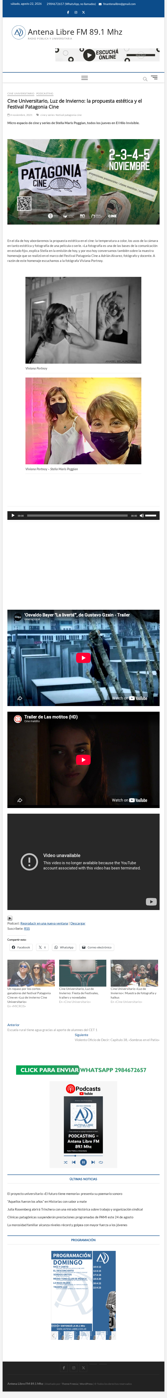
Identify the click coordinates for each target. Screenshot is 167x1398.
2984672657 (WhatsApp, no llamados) (71, 4)
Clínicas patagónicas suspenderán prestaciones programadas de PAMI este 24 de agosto (70, 1217)
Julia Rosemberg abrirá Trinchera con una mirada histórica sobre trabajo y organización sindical (75, 1209)
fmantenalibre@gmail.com (119, 4)
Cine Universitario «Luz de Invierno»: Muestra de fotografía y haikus (133, 993)
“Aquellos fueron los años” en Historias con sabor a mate (47, 1201)
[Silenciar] (142, 515)
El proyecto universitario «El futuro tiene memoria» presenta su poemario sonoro (64, 1194)
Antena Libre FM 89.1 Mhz (75, 32)
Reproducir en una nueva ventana (44, 923)
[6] (87, 1335)
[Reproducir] (13, 515)
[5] (72, 1335)
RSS (27, 928)
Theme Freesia (70, 1383)
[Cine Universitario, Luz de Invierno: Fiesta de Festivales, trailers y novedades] (83, 973)
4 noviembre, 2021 (21, 115)
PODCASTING (44, 93)
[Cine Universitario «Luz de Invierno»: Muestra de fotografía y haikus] (134, 973)
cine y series (47, 115)
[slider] (151, 515)
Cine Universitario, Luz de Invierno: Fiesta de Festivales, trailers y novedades (79, 993)
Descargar (77, 923)
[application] (83, 515)
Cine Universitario (21, 93)
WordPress (86, 1383)
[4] (56, 1335)
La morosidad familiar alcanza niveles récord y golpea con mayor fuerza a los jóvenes (67, 1225)
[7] (103, 1335)
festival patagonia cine (69, 115)
